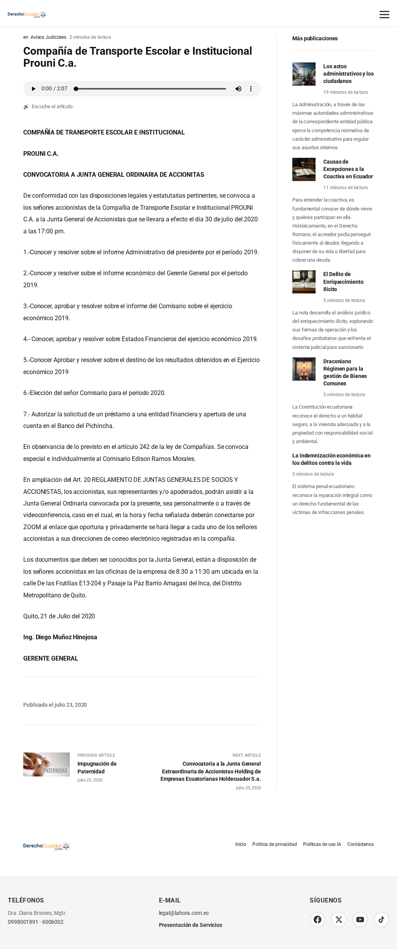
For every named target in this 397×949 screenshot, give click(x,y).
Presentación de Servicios (191, 925)
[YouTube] (360, 919)
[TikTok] (381, 919)
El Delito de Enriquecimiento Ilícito (343, 281)
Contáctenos (360, 844)
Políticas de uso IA (322, 844)
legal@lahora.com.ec (184, 913)
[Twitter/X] (339, 919)
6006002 (53, 922)
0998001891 (23, 922)
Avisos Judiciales (48, 37)
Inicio (240, 844)
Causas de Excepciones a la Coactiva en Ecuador (348, 169)
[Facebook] (317, 919)
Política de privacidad (274, 844)
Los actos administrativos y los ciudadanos (348, 73)
